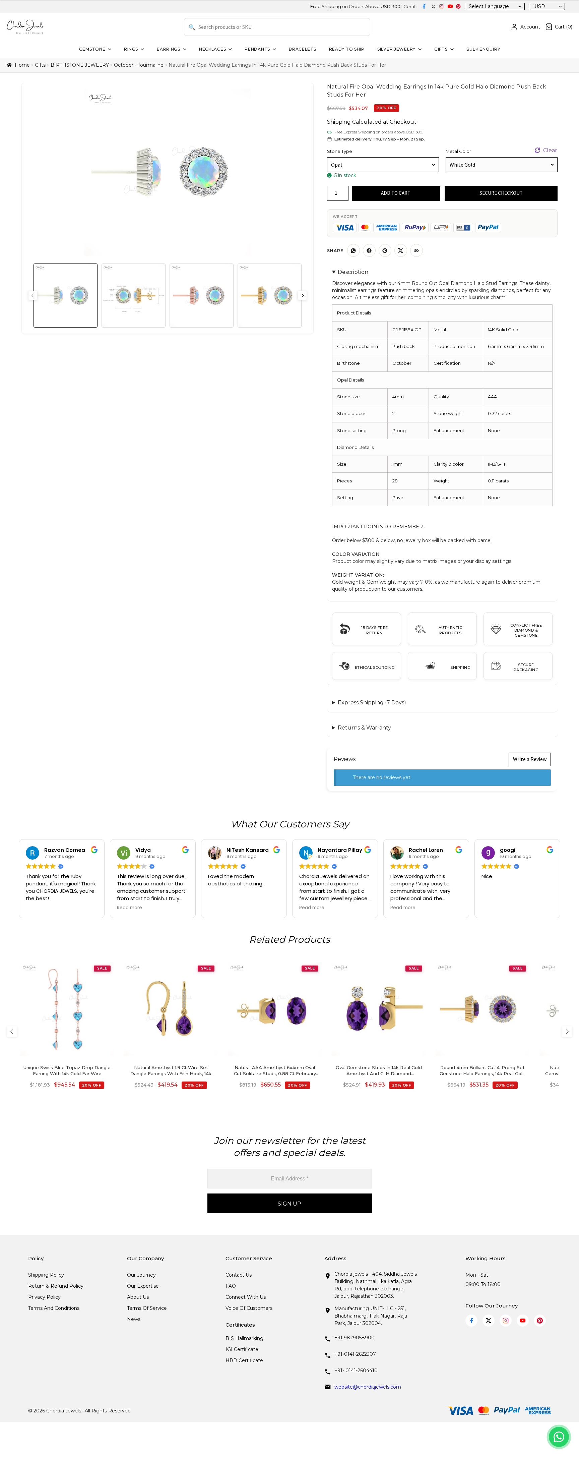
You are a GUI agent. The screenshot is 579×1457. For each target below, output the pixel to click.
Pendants (257, 49)
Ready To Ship (347, 49)
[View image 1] (66, 296)
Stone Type (339, 151)
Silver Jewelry (396, 49)
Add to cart (395, 193)
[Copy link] (416, 250)
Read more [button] (129, 908)
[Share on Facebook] (369, 250)
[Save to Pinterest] (385, 250)
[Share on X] (400, 250)
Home (22, 65)
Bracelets (302, 49)
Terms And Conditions (53, 1308)
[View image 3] (202, 296)
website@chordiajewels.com (367, 1387)
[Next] (567, 1031)
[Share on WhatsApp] (353, 250)
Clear (550, 150)
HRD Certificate (244, 1360)
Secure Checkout (501, 193)
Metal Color (458, 151)
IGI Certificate (242, 1349)
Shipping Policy (46, 1275)
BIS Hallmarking (244, 1338)
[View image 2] (134, 296)
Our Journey (141, 1275)
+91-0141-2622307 (355, 1354)
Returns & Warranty (364, 727)
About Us (138, 1297)
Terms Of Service (147, 1308)
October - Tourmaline (139, 65)
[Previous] (12, 1031)
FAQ (231, 1286)
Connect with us (246, 1297)
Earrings (168, 49)
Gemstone (92, 49)
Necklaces (212, 49)
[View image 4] (270, 296)
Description (353, 272)
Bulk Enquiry (483, 49)
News (133, 1319)
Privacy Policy (44, 1297)
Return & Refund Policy (55, 1286)
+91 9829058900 (354, 1338)
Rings (131, 49)
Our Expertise (143, 1286)
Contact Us (239, 1275)
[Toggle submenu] (109, 49)
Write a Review (529, 759)
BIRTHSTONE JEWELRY (80, 65)
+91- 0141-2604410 (356, 1370)
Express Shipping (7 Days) (372, 702)
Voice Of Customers (249, 1308)
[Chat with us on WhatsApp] (559, 1437)
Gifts (441, 49)
